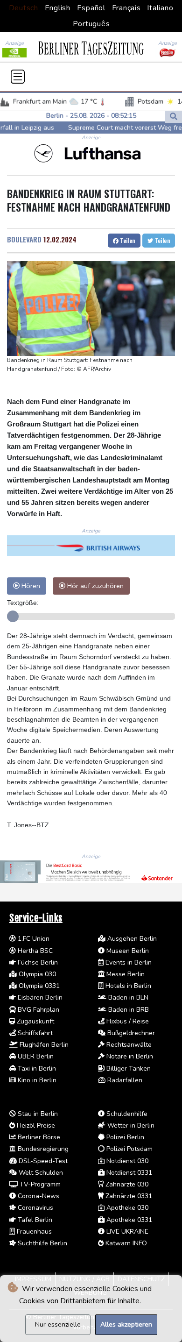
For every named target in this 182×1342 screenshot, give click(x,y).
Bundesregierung (42, 1148)
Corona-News (37, 1196)
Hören (30, 585)
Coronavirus (34, 1207)
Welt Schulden (40, 1172)
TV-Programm (39, 1184)
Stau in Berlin (37, 1113)
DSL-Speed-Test (42, 1161)
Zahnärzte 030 (126, 1184)
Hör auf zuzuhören (94, 585)
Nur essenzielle (58, 1324)
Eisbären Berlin (39, 997)
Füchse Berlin (37, 962)
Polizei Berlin (124, 1137)
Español (91, 8)
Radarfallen (123, 1080)
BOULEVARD (24, 239)
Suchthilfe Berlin (41, 1243)
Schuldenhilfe (126, 1113)
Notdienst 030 (126, 1161)
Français (126, 8)
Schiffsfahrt (34, 1033)
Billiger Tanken (128, 1068)
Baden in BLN (127, 997)
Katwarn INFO (125, 1243)
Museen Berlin (127, 950)
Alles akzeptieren (126, 1324)
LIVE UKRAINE (126, 1231)
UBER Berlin (35, 1056)
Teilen (127, 240)
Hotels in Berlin (127, 985)
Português (91, 24)
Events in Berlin (128, 962)
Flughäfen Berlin (43, 1044)
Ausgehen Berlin (131, 938)
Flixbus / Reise (127, 1021)
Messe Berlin (125, 974)
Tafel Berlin (34, 1219)
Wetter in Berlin (129, 1125)
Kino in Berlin (36, 1080)
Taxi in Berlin (36, 1068)
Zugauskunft (34, 1021)
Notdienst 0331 (128, 1172)
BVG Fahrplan (37, 1009)
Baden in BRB (127, 1009)
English (57, 8)
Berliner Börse (38, 1137)
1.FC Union (32, 938)
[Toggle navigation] (18, 76)
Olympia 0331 (38, 985)
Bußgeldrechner (130, 1033)
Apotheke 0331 (128, 1219)
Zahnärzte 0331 (128, 1196)
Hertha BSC (34, 950)
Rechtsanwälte (128, 1044)
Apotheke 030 (126, 1207)
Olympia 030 (36, 974)
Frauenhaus (33, 1231)
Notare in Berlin (129, 1056)
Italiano (160, 8)
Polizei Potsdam (129, 1148)
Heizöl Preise (35, 1125)
